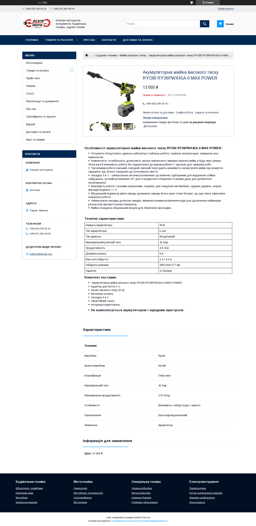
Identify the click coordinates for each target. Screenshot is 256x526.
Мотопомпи (80, 502)
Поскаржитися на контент (124, 521)
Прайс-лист (33, 78)
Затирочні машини (26, 502)
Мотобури (22, 497)
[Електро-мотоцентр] (36, 30)
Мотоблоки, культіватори (88, 493)
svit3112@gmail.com (40, 254)
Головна (32, 40)
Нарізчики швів (24, 493)
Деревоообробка (142, 488)
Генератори (80, 488)
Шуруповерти (197, 502)
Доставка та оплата (138, 40)
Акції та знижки (35, 139)
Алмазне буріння (141, 497)
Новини (30, 85)
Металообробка (141, 493)
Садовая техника (106, 55)
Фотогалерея (34, 62)
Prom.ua (145, 517)
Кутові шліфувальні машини (205, 493)
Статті (30, 93)
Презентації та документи (42, 101)
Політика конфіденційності (153, 521)
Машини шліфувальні (202, 497)
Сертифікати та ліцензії (41, 116)
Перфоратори (197, 488)
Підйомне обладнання (145, 502)
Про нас (89, 40)
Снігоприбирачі (83, 497)
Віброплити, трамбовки (29, 488)
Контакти (109, 40)
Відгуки (30, 124)
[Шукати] (204, 23)
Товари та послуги (59, 40)
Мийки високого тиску (133, 55)
